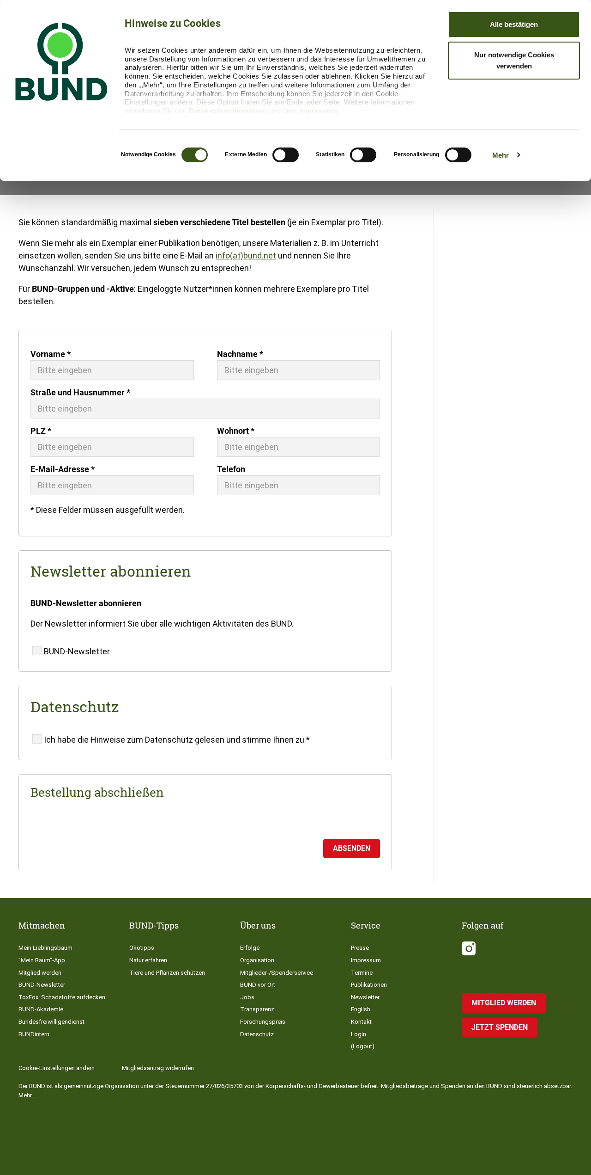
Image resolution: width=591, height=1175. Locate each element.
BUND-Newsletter (77, 651)
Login (358, 1034)
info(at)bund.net (246, 255)
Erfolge (249, 947)
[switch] (285, 155)
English (360, 1009)
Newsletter (365, 997)
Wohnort (235, 431)
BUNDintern (33, 1034)
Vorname (50, 354)
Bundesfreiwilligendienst (51, 1021)
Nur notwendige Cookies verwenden (514, 60)
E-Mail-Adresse (62, 469)
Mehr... (27, 1095)
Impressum (318, 111)
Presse (360, 947)
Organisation (257, 960)
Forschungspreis (262, 1021)
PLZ (40, 431)
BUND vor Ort (257, 984)
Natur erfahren (148, 960)
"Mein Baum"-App (41, 960)
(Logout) (362, 1046)
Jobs (247, 997)
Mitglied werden (39, 972)
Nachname (240, 354)
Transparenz (257, 1009)
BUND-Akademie (40, 1009)
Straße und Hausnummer (80, 392)
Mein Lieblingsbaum (45, 947)
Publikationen (369, 984)
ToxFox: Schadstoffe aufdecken (61, 997)
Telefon (231, 469)
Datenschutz (257, 1034)
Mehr (500, 155)
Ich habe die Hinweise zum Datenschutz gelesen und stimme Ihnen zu (177, 739)
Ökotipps (141, 947)
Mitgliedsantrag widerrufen (158, 1067)
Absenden (351, 848)
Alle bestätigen (514, 24)
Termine (362, 972)
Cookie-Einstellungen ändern (56, 1067)
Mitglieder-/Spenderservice (276, 972)
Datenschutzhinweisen (228, 111)
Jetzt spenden (499, 1027)
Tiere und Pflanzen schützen (167, 972)
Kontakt (361, 1021)
